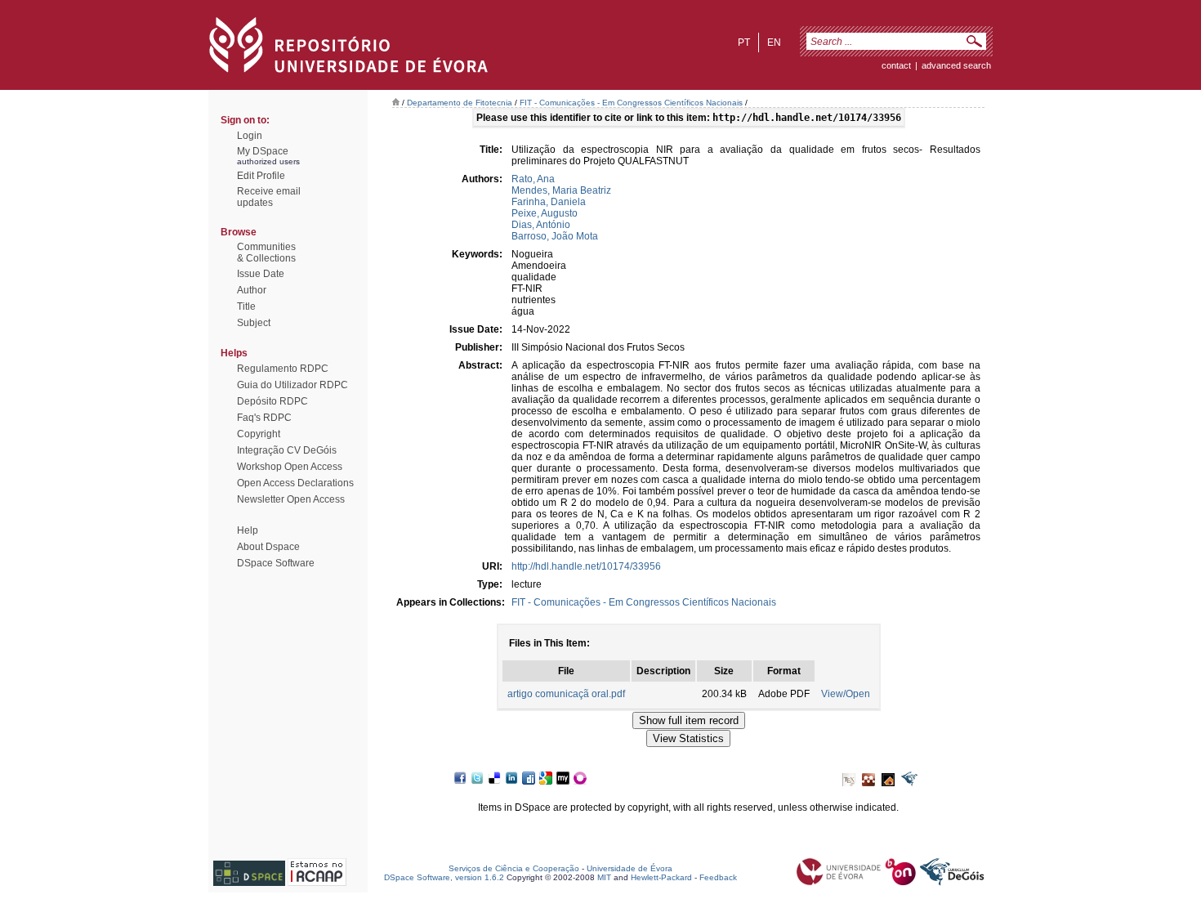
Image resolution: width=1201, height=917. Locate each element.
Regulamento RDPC (282, 368)
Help (247, 530)
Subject (253, 323)
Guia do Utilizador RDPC (292, 385)
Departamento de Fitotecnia (459, 102)
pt (744, 42)
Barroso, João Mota (554, 236)
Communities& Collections (266, 252)
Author (251, 290)
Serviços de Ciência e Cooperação (514, 868)
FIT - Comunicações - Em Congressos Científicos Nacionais (631, 102)
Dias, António (540, 224)
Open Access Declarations (295, 483)
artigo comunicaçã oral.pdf (566, 694)
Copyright (258, 434)
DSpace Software (276, 563)
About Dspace (268, 546)
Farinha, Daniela (548, 202)
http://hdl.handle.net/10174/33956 (586, 566)
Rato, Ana (533, 179)
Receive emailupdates (269, 197)
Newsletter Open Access (291, 499)
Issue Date (260, 274)
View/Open (845, 694)
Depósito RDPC (272, 401)
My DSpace (262, 151)
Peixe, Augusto (544, 213)
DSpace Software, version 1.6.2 (444, 877)
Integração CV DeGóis (287, 450)
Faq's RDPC (264, 417)
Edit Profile (261, 175)
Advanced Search (956, 65)
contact (896, 65)
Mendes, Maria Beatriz (561, 190)
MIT (604, 877)
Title (246, 306)
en (774, 42)
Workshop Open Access (289, 466)
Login (249, 135)
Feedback (718, 877)
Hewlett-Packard (661, 877)
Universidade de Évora (629, 868)
